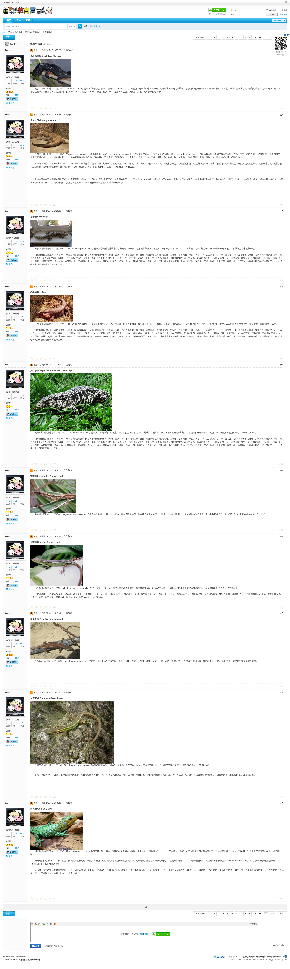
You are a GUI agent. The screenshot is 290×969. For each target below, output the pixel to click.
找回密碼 (283, 10)
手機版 (229, 956)
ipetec (16, 44)
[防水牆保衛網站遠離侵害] (285, 956)
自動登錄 (272, 10)
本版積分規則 (278, 945)
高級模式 (253, 924)
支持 (46, 108)
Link (43, 923)
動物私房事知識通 (32, 32)
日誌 (18, 20)
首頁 (9, 20)
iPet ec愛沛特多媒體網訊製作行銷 (26, 960)
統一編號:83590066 (274, 956)
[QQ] (219, 956)
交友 (95, 26)
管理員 (8, 88)
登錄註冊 (283, 14)
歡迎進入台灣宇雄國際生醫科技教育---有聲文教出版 (4, 32)
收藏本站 (15, 2)
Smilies (54, 923)
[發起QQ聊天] (12, 100)
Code (50, 923)
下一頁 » (145, 907)
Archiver (237, 956)
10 (255, 37)
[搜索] (79, 26)
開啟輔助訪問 (283, 2)
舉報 (281, 108)
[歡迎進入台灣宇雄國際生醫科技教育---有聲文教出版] (28, 14)
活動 (91, 26)
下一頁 (280, 914)
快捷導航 (278, 20)
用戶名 (233, 10)
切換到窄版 (285, 2)
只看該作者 (68, 50)
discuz (101, 26)
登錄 (141, 934)
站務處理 (18, 32)
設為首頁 (7, 2)
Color (35, 923)
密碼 (232, 14)
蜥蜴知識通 (47, 32)
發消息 (11, 103)
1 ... (209, 37)
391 (8, 81)
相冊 (28, 20)
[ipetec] (7, 44)
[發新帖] (9, 37)
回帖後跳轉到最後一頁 (54, 946)
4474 (22, 81)
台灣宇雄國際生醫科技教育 (254, 956)
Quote (47, 923)
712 (15, 81)
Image (39, 923)
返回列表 (201, 37)
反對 (54, 108)
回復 (36, 108)
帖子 (70, 27)
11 (260, 37)
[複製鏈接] (47, 44)
